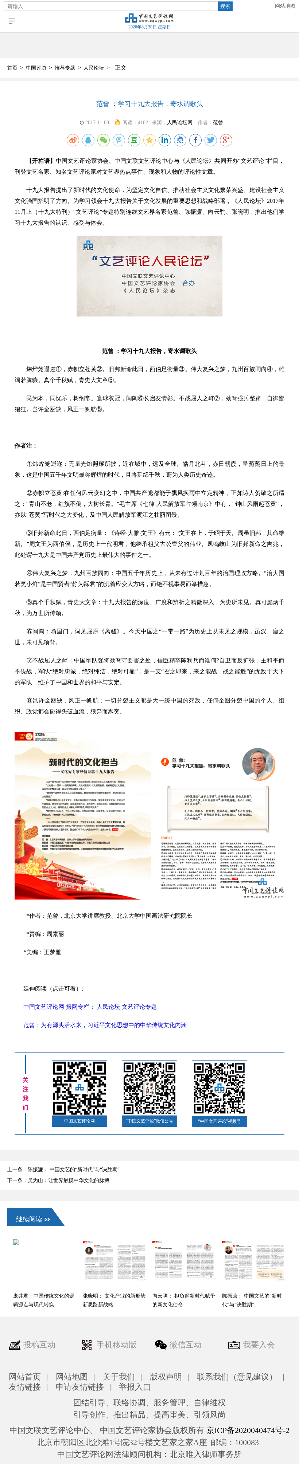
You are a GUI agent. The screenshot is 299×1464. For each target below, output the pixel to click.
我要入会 (259, 1344)
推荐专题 (65, 68)
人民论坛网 (180, 122)
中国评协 (36, 68)
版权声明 (166, 1376)
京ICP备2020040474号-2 (248, 1430)
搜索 (225, 6)
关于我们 (119, 1376)
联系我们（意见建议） (237, 1376)
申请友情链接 (80, 1387)
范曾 (218, 122)
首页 (12, 68)
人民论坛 (94, 68)
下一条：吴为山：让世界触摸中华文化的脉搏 (58, 1180)
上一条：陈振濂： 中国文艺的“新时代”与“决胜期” (63, 1169)
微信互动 (186, 1344)
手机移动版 (117, 1344)
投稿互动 (39, 1344)
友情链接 (25, 1387)
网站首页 (25, 1376)
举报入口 (135, 1387)
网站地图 (285, 6)
